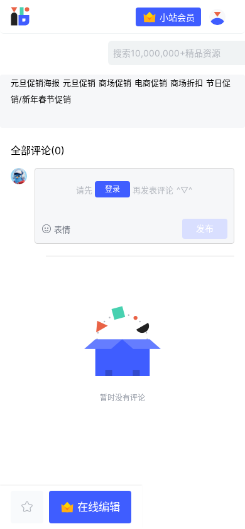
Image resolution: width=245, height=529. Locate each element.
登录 (112, 189)
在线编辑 (98, 506)
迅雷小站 (38, 16)
